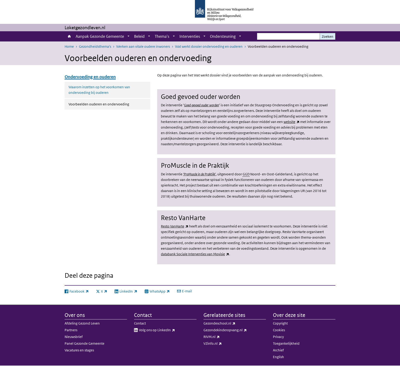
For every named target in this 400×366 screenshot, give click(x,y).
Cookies (279, 330)
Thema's (162, 36)
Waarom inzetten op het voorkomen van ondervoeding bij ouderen (99, 90)
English (278, 357)
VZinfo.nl (222, 343)
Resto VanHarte (174, 226)
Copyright (280, 323)
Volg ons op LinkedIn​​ (167, 330)
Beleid (139, 36)
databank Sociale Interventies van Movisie (195, 254)
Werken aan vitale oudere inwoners (143, 46)
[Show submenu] (128, 36)
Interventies (189, 36)
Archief (278, 350)
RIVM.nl (221, 336)
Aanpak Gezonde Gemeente (100, 36)
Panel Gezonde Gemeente (84, 343)
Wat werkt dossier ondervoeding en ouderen (209, 46)
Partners (71, 330)
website (292, 122)
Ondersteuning (223, 36)
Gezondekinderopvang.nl (234, 330)
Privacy (278, 336)
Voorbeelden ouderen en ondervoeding (109, 104)
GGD (246, 174)
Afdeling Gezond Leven (82, 323)
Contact (140, 323)
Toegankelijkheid (286, 343)
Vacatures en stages (79, 350)
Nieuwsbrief (74, 336)
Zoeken (327, 36)
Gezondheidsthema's (95, 46)
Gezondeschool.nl (229, 323)
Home (69, 36)
